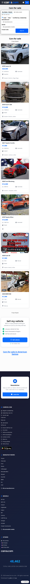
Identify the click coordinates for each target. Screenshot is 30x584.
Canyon (3, 504)
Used (4, 18)
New (9, 18)
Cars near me (6, 14)
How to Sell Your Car (7, 427)
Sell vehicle (16, 340)
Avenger (3, 520)
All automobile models (8, 529)
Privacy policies (6, 441)
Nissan (2, 466)
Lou (16, 578)
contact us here (6, 437)
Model (3, 24)
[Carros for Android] (23, 2)
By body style (18, 12)
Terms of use (6, 444)
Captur (2, 510)
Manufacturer (5, 19)
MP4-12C (3, 502)
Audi (2, 485)
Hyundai (3, 477)
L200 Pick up (4, 518)
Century (3, 515)
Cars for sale (5, 415)
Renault (3, 474)
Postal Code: (5, 29)
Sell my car (3, 425)
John (11, 578)
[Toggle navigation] (2, 2)
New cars (3, 420)
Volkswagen (4, 469)
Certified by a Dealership (19, 18)
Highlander (3, 507)
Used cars (3, 417)
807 (2, 512)
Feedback (25, 581)
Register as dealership (8, 410)
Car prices (5, 430)
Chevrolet (3, 461)
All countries (6, 540)
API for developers (7, 434)
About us (5, 439)
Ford (2, 463)
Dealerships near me (7, 413)
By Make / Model (7, 12)
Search (22, 31)
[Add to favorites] (26, 45)
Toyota (2, 458)
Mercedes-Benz (4, 471)
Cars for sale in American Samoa (15, 352)
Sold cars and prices (7, 432)
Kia (1, 482)
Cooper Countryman (6, 526)
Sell (27, 2)
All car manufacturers (8, 488)
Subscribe (16, 394)
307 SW (2, 499)
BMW (2, 479)
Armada (3, 523)
